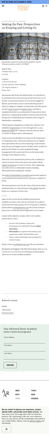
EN (43, 6)
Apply (17, 394)
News (33, 394)
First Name (8, 345)
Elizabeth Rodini (8, 130)
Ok (6, 429)
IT (46, 6)
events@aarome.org (20, 207)
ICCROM (34, 188)
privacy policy (36, 421)
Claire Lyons (12, 109)
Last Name (8, 353)
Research (34, 398)
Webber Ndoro (27, 109)
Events (17, 398)
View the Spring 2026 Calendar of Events (17, 2)
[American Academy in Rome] (8, 393)
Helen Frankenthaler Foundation (17, 175)
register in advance (9, 165)
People (33, 391)
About (17, 391)
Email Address (9, 337)
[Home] (23, 8)
